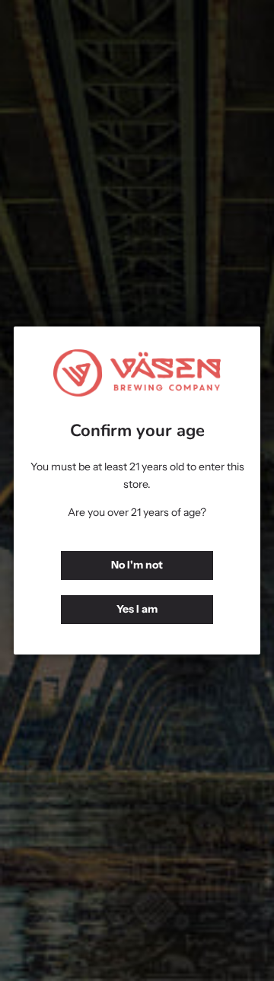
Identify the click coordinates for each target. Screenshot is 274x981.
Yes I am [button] (137, 609)
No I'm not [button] (137, 565)
